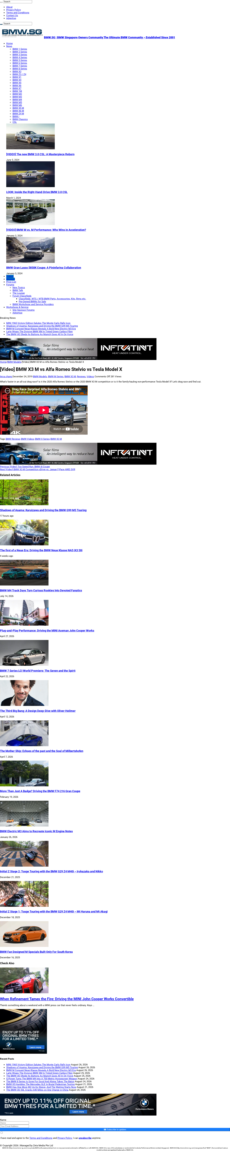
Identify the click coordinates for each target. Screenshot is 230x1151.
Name (3, 1120)
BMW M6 (17, 105)
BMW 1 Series (20, 49)
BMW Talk (18, 290)
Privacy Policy (13, 9)
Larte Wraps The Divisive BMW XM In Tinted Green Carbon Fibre (39, 331)
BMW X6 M (18, 110)
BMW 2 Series (20, 51)
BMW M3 (17, 96)
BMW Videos (27, 439)
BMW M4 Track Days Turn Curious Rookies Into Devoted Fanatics (41, 590)
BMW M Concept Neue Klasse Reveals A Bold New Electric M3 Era (41, 328)
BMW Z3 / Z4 (19, 74)
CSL (15, 122)
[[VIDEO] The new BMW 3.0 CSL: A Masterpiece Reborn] (30, 148)
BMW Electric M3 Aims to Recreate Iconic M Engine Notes (36, 831)
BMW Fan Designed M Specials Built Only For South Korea (36, 951)
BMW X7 (17, 88)
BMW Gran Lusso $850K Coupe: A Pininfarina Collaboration (43, 267)
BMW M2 (17, 94)
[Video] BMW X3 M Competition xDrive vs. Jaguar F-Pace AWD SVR (37, 469)
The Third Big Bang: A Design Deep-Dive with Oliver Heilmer (38, 710)
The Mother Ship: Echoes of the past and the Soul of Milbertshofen (41, 751)
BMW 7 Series (20, 65)
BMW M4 (17, 99)
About (9, 7)
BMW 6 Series (20, 63)
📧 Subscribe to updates (115, 1129)
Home (9, 43)
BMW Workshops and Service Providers (33, 304)
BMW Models (14, 362)
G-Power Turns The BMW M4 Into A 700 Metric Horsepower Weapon (41, 1078)
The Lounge (19, 293)
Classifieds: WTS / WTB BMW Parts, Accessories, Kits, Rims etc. (52, 298)
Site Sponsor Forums (24, 310)
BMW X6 (17, 85)
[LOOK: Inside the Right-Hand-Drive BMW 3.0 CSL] (30, 186)
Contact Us (12, 15)
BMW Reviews (13, 439)
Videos (10, 276)
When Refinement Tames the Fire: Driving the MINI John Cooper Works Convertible (67, 999)
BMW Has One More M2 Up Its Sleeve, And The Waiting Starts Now (41, 1087)
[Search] (1, 2)
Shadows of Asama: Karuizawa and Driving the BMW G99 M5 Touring (42, 326)
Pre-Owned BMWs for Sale (32, 301)
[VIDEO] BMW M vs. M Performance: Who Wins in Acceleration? (46, 229)
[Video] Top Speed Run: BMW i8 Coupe (25, 466)
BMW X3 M (70, 376)
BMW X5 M (18, 108)
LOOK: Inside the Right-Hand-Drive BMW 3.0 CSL (37, 192)
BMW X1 (17, 77)
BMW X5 (17, 82)
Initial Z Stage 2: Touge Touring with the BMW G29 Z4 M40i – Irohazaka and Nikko (51, 871)
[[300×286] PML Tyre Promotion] (23, 1053)
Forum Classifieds (22, 296)
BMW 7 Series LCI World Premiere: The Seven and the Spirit (37, 670)
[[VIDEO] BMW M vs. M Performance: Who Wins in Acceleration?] (30, 224)
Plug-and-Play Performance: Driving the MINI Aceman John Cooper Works (47, 630)
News (9, 46)
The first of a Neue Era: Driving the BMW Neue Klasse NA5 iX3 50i (41, 550)
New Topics (19, 287)
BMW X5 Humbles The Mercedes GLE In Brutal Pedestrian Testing (40, 1084)
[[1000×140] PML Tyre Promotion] (78, 1114)
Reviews (10, 279)
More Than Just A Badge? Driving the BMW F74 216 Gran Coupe (40, 791)
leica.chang (6, 376)
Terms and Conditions (17, 12)
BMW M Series (55, 376)
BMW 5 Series (20, 60)
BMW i (16, 116)
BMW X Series (42, 439)
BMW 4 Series (20, 57)
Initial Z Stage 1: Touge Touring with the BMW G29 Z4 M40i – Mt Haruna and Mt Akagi (54, 911)
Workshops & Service (17, 307)
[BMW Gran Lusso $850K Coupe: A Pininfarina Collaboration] (30, 262)
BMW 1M (17, 91)
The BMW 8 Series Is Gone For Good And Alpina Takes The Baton (40, 1081)
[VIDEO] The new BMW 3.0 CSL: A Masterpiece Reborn (40, 154)
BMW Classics (20, 119)
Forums (10, 284)
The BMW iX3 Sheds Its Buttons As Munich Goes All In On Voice (39, 334)
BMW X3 (17, 71)
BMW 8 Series (20, 68)
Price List (11, 281)
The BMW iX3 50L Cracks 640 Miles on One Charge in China (37, 1090)
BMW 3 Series (20, 54)
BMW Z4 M (18, 113)
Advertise (11, 18)
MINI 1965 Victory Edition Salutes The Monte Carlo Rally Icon (38, 323)
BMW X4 (17, 80)
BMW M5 (17, 102)
